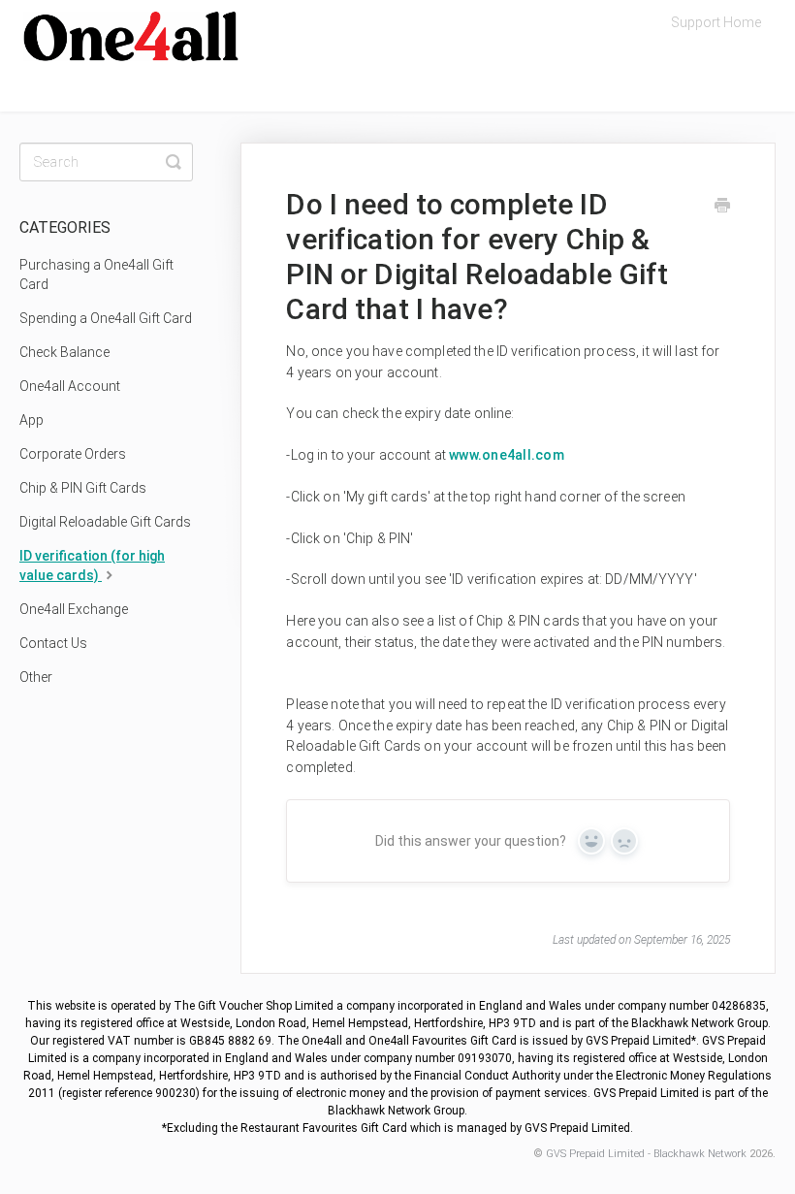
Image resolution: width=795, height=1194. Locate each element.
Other (35, 677)
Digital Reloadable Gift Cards (105, 522)
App (31, 420)
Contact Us (53, 643)
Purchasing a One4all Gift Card (96, 274)
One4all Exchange (73, 609)
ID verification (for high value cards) (92, 565)
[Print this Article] (722, 207)
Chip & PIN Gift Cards (82, 488)
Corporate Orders (72, 454)
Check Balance (64, 352)
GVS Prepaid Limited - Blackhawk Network (646, 1153)
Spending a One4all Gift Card (105, 318)
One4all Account (69, 386)
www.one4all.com (506, 455)
